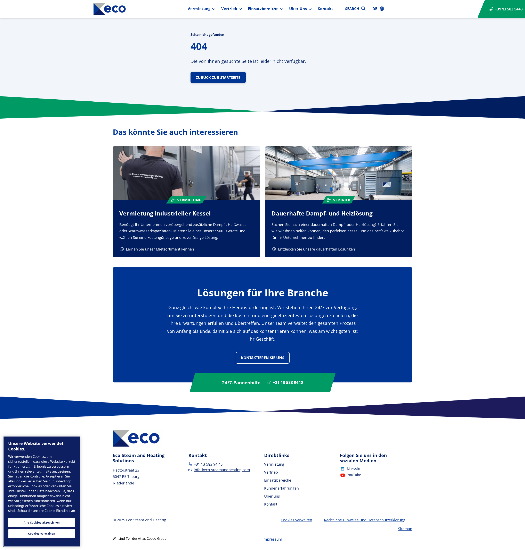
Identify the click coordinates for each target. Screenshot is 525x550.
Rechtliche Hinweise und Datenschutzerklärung (364, 519)
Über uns (298, 8)
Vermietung (199, 8)
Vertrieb (229, 8)
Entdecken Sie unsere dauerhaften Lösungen (316, 249)
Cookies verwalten (296, 520)
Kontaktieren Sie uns (262, 357)
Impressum (272, 539)
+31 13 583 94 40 (208, 464)
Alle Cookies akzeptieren (42, 522)
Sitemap (405, 528)
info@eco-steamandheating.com (222, 469)
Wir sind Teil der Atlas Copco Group (139, 538)
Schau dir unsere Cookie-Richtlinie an (46, 510)
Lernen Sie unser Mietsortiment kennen (160, 249)
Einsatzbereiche (263, 8)
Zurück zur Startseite (218, 77)
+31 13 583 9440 (288, 382)
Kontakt (325, 8)
